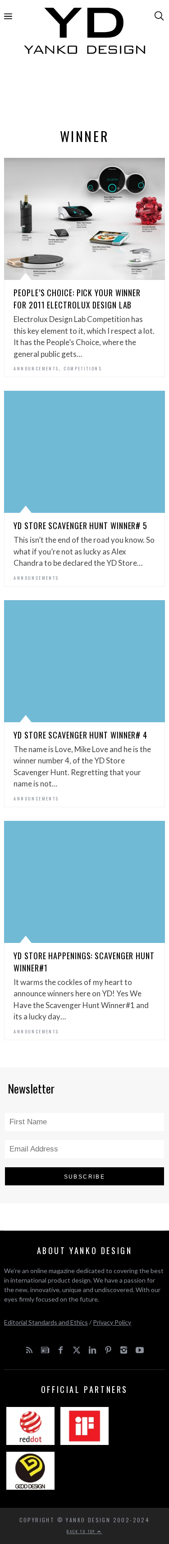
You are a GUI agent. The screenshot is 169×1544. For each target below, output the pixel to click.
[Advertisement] (85, 93)
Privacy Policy (112, 1322)
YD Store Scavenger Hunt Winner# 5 (80, 525)
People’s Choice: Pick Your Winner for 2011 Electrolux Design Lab (77, 299)
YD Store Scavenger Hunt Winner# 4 (80, 735)
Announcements (36, 368)
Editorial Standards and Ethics (46, 1322)
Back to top (82, 1531)
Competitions (83, 368)
